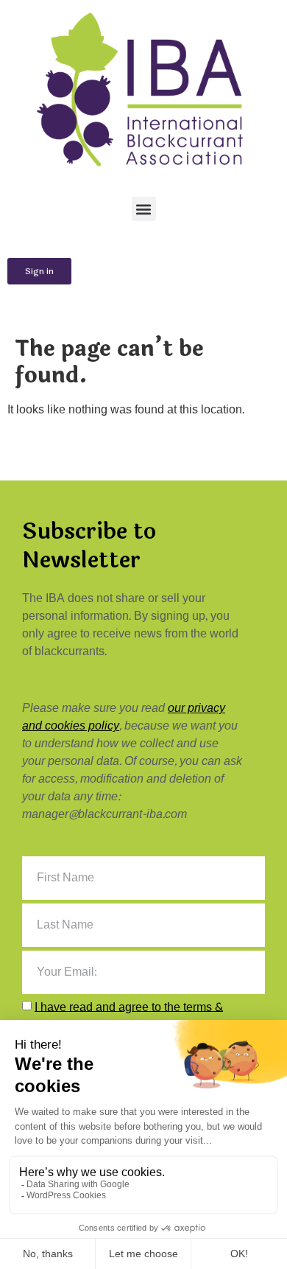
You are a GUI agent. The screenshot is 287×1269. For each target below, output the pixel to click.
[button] (144, 209)
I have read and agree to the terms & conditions (122, 1015)
